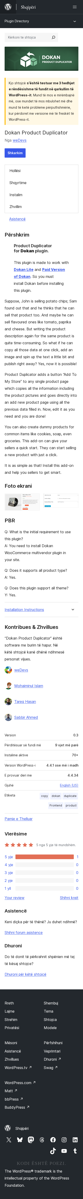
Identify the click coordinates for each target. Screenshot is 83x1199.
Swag (51, 1067)
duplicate (70, 796)
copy (44, 796)
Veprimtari (52, 1051)
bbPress (14, 1099)
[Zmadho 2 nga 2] (72, 499)
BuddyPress (17, 1107)
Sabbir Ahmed (26, 717)
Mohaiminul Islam (28, 685)
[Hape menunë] (75, 7)
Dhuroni (52, 1059)
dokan (56, 796)
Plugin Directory (17, 21)
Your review (14, 897)
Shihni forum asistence (24, 932)
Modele (50, 1027)
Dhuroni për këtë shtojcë (25, 974)
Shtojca (50, 1019)
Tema (48, 1011)
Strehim (11, 1019)
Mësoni (11, 1042)
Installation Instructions (24, 610)
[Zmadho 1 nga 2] (33, 499)
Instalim (15, 194)
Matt (11, 1091)
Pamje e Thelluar (19, 818)
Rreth (9, 1003)
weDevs (20, 140)
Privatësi (12, 1027)
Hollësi (15, 170)
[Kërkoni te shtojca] (53, 37)
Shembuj (51, 1003)
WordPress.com (20, 1082)
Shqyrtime (18, 182)
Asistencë (17, 219)
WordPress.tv (18, 1067)
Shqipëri (22, 1128)
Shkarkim (15, 153)
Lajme (10, 1011)
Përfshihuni (53, 1042)
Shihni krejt (69, 897)
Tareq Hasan (25, 701)
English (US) (69, 785)
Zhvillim (15, 206)
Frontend (56, 805)
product (71, 805)
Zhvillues (12, 1059)
